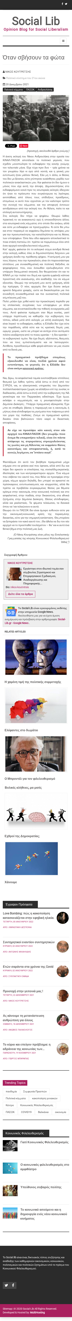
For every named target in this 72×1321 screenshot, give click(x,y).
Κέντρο (10, 1105)
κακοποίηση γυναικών (44, 1098)
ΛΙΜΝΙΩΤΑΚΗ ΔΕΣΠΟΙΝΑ (20, 927)
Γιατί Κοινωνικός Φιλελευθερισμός (44, 1142)
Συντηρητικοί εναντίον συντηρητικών (29, 942)
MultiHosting (37, 1312)
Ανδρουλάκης (45, 89)
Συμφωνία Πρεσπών (35, 1091)
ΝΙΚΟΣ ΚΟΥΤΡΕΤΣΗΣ (18, 1001)
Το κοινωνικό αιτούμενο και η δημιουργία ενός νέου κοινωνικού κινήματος (43, 1214)
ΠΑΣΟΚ (30, 89)
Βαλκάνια (43, 1112)
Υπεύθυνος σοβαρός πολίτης (40, 1187)
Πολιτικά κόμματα (13, 89)
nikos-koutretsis (20, 587)
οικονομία (60, 1112)
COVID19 (26, 1112)
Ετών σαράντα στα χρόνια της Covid (28, 966)
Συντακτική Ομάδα (18, 976)
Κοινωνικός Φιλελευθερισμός (36, 1105)
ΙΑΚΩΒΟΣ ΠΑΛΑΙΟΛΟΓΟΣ (20, 1030)
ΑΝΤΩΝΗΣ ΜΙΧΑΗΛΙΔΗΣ (19, 952)
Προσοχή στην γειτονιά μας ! (23, 991)
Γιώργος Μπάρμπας (18, 1058)
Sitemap (7, 1308)
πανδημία (11, 1091)
